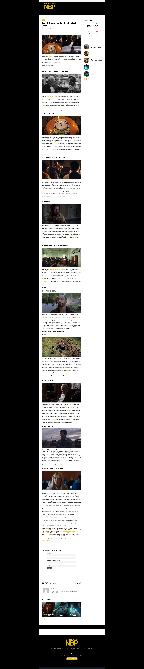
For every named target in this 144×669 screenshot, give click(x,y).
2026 (61, 614)
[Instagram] (100, 1)
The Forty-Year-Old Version (51, 96)
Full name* (49, 553)
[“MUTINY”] (61, 609)
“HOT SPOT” (92, 54)
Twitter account (46, 529)
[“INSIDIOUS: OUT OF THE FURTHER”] (74, 609)
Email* (48, 556)
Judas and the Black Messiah (56, 269)
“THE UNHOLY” (78, 583)
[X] (101, 1)
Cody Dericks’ (47, 532)
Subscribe (97, 31)
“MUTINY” (62, 615)
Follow (89, 31)
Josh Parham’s (69, 531)
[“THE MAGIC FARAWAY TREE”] (86, 60)
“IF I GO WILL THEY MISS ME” (95, 47)
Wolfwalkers (56, 141)
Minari (56, 358)
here (54, 531)
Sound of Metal (66, 316)
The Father (69, 410)
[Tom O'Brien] (43, 28)
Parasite (56, 495)
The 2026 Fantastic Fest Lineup (48, 615)
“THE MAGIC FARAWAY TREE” (96, 60)
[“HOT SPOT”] (86, 53)
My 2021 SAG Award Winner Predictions (50, 583)
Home (43, 17)
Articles (48, 613)
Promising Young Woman (68, 492)
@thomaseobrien (46, 540)
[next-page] (44, 619)
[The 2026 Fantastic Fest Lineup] (48, 609)
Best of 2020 (50, 56)
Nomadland (44, 449)
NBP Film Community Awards (72, 532)
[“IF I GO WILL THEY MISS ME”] (86, 46)
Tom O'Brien (47, 28)
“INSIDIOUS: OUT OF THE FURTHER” (75, 615)
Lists (45, 17)
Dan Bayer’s (53, 532)
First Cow (77, 227)
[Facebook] (98, 1)
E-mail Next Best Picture (72, 658)
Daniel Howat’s (63, 531)
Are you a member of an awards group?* (54, 560)
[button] (99, 12)
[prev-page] (42, 619)
